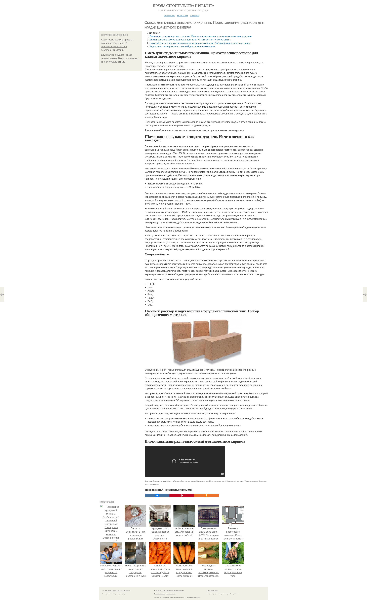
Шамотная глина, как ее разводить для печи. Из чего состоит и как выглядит (190, 39)
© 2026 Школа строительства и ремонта (116, 590)
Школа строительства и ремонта (183, 5)
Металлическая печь (217, 481)
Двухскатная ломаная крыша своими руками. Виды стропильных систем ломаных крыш (120, 58)
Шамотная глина (202, 481)
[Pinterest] (181, 495)
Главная (169, 15)
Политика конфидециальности (164, 594)
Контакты (157, 590)
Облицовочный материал (234, 481)
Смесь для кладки (159, 481)
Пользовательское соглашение (173, 590)
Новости (182, 15)
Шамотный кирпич (173, 481)
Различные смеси (251, 481)
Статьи (194, 15)
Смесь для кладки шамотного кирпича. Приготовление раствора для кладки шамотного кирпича (201, 36)
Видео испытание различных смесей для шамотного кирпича (182, 46)
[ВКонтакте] (157, 495)
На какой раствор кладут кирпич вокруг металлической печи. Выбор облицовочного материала (200, 43)
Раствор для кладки (188, 481)
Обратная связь (212, 590)
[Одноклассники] (206, 495)
